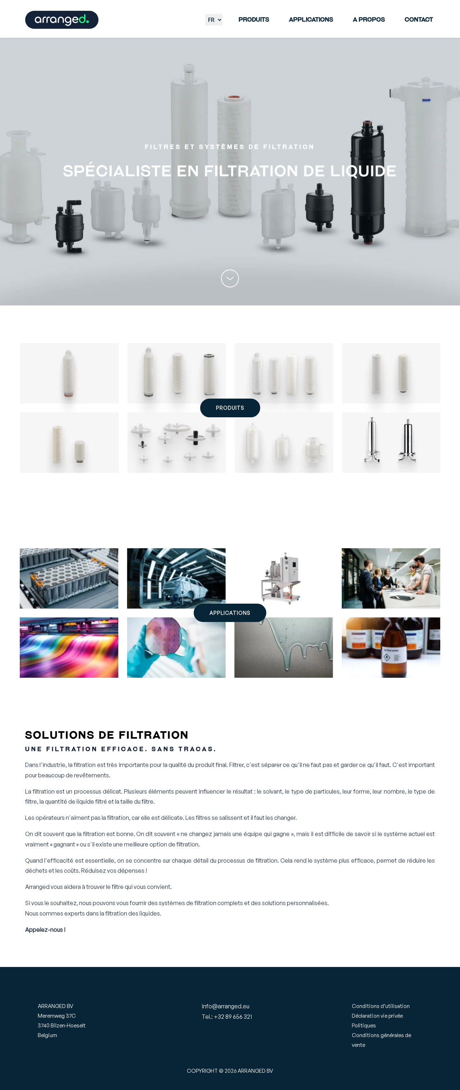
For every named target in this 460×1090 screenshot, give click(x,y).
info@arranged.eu (225, 1006)
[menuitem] (254, 20)
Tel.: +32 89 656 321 (227, 1016)
